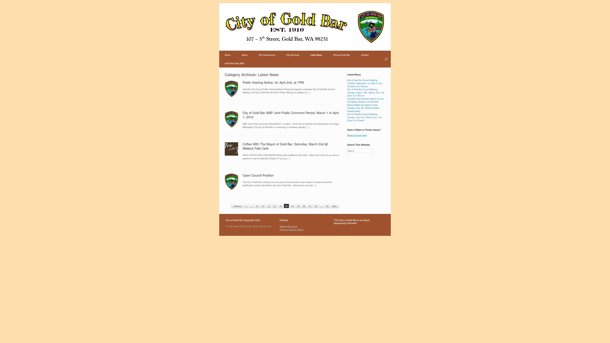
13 (263, 206)
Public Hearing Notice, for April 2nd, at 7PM (273, 82)
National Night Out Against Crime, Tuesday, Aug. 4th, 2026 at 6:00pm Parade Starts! (363, 108)
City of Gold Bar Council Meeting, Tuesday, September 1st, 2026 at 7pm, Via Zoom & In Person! (365, 83)
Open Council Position (258, 175)
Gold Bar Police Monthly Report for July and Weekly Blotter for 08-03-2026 (365, 100)
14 (269, 206)
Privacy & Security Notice (291, 229)
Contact (365, 54)
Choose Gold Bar (341, 54)
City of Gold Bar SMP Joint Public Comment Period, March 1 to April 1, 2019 (291, 114)
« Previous (237, 206)
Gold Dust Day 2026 (234, 63)
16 (280, 206)
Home (227, 54)
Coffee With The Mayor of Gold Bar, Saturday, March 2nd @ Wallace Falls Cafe (285, 146)
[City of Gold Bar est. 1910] (305, 27)
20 (304, 206)
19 (298, 206)
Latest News (316, 54)
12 (257, 206)
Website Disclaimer (288, 226)
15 (275, 206)
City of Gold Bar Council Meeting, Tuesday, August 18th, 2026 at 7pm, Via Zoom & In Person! (365, 92)
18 (292, 206)
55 (327, 206)
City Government (267, 54)
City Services (292, 54)
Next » (335, 206)
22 (316, 206)
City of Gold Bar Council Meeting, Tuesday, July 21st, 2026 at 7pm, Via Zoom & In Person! (364, 117)
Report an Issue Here (357, 135)
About (244, 54)
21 (310, 206)
